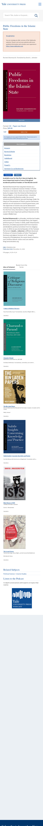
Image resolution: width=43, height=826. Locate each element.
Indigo (6, 162)
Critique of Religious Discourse (11, 308)
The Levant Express (9, 551)
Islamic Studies (21, 574)
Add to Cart (24, 132)
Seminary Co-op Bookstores (14, 169)
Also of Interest (9, 267)
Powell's (7, 165)
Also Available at (21, 144)
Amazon (7, 148)
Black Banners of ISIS (9, 503)
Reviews (18, 175)
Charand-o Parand (8, 358)
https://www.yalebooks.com (14, 46)
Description (8, 175)
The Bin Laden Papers (9, 406)
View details (6, 315)
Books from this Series (21, 266)
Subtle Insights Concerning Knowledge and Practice (17, 456)
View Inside (21, 120)
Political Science (9, 574)
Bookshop (7, 155)
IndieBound (8, 158)
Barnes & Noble (9, 151)
